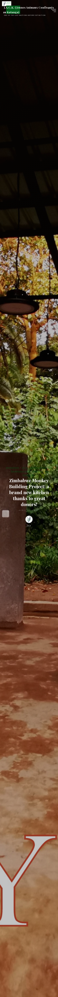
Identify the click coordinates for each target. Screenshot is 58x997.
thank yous (38, 471)
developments (12, 467)
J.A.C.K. (25, 467)
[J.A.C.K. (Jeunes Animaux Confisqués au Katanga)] (6, 3)
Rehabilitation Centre (20, 471)
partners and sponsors (41, 467)
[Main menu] (53, 10)
